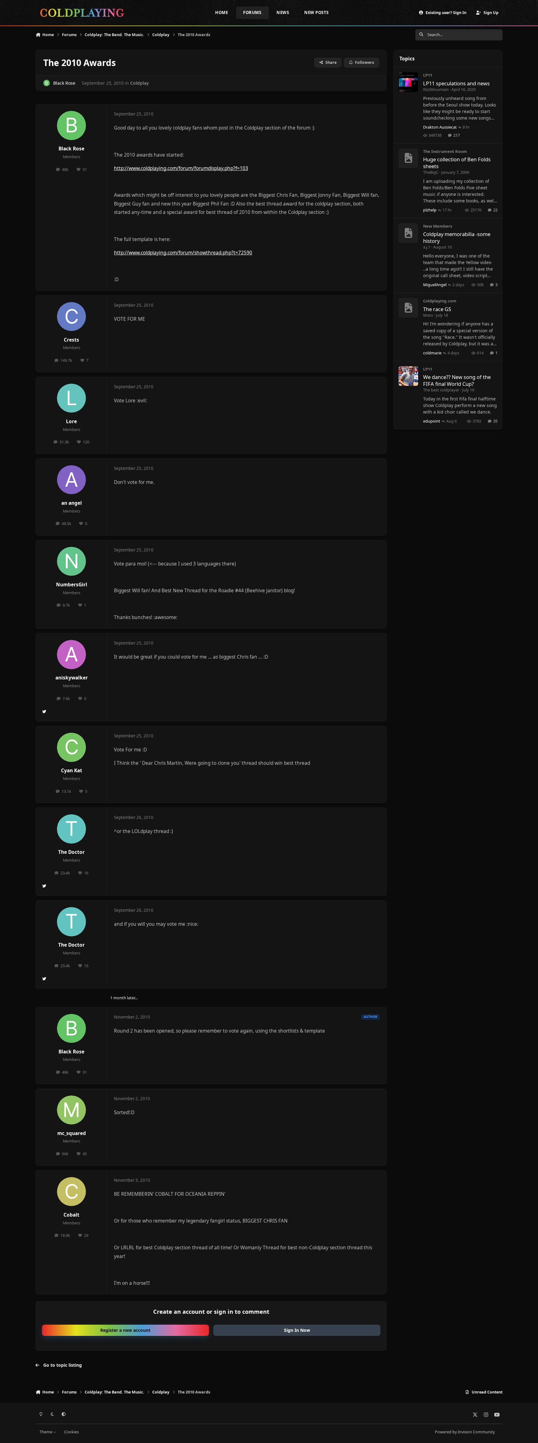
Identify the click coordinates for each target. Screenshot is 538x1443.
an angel (71, 503)
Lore (71, 421)
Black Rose (64, 83)
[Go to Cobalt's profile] (71, 1191)
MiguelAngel (434, 284)
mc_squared (71, 1133)
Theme (46, 1432)
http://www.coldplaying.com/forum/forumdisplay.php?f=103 (181, 168)
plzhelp (430, 210)
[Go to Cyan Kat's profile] (71, 747)
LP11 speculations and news (456, 83)
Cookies (71, 1432)
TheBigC (430, 172)
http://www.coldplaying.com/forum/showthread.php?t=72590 (183, 252)
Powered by (465, 1432)
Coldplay (139, 83)
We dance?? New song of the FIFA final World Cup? (457, 380)
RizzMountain (436, 89)
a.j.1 (426, 247)
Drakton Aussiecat (440, 127)
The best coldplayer (441, 390)
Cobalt (71, 1215)
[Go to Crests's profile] (71, 316)
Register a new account (125, 1330)
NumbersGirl (71, 584)
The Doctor (71, 852)
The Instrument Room (445, 151)
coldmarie (432, 353)
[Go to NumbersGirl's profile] (71, 561)
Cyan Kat (71, 770)
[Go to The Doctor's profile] (71, 829)
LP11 (427, 75)
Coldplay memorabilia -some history (456, 237)
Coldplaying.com (439, 301)
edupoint (431, 421)
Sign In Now (297, 1330)
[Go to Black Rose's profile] (46, 83)
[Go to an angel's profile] (71, 479)
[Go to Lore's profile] (71, 398)
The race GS (437, 309)
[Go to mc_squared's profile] (71, 1110)
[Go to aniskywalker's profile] (71, 654)
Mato (428, 315)
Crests (71, 340)
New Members (437, 226)
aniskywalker (71, 677)
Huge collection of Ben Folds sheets (457, 162)
